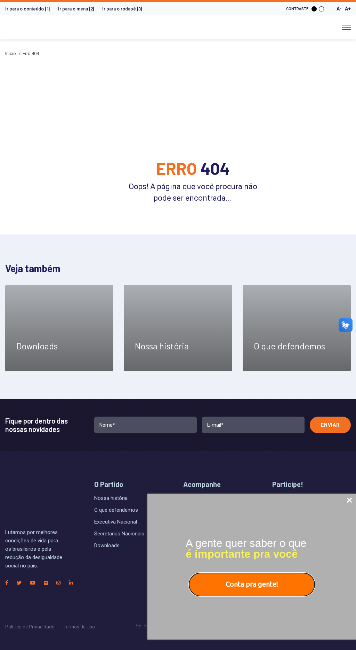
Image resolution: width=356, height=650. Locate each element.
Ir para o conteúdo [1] (27, 8)
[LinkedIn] (71, 583)
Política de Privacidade (29, 626)
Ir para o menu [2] (76, 8)
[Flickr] (46, 583)
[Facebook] (6, 583)
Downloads (107, 545)
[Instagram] (58, 583)
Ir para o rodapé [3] (122, 8)
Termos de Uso (79, 626)
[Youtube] (32, 583)
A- (339, 8)
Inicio (10, 53)
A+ (348, 8)
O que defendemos (116, 510)
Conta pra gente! (252, 584)
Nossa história (111, 498)
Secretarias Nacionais (119, 534)
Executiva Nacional (115, 522)
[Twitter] (19, 583)
